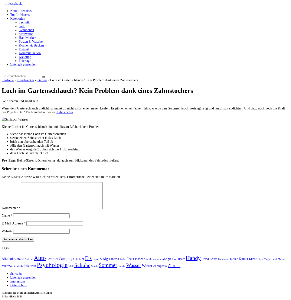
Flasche (140, 259)
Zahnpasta (160, 266)
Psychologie (52, 264)
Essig (103, 258)
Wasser (133, 265)
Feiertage (25, 61)
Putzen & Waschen (31, 41)
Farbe (123, 259)
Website (7, 231)
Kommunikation (30, 53)
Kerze (234, 259)
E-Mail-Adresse (14, 223)
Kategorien (17, 18)
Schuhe (82, 265)
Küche (253, 259)
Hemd (205, 259)
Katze (213, 259)
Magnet (268, 259)
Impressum (17, 281)
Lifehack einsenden (23, 64)
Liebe (260, 259)
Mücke (19, 266)
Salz (70, 266)
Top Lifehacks (20, 14)
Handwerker (27, 37)
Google (166, 259)
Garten (42, 80)
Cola (75, 259)
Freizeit (24, 49)
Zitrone (174, 265)
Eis (88, 258)
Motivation (26, 34)
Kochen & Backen (31, 45)
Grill (174, 259)
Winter (147, 266)
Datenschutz (18, 285)
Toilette (121, 266)
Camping (65, 259)
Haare (181, 259)
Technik (24, 22)
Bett (49, 259)
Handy (193, 258)
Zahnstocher (64, 112)
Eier (81, 259)
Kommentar (11, 208)
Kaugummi (223, 259)
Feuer (130, 259)
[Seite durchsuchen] (3, 3)
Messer (281, 259)
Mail (274, 259)
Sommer (108, 265)
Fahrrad (114, 259)
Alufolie (19, 259)
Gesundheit (26, 30)
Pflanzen (30, 266)
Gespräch (156, 259)
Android (28, 259)
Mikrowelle (9, 266)
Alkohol (7, 259)
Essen (95, 259)
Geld (22, 26)
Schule (94, 266)
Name (7, 215)
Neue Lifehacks (21, 11)
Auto (40, 258)
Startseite (8, 80)
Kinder (243, 259)
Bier (55, 259)
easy (15, 3)
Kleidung (25, 57)
